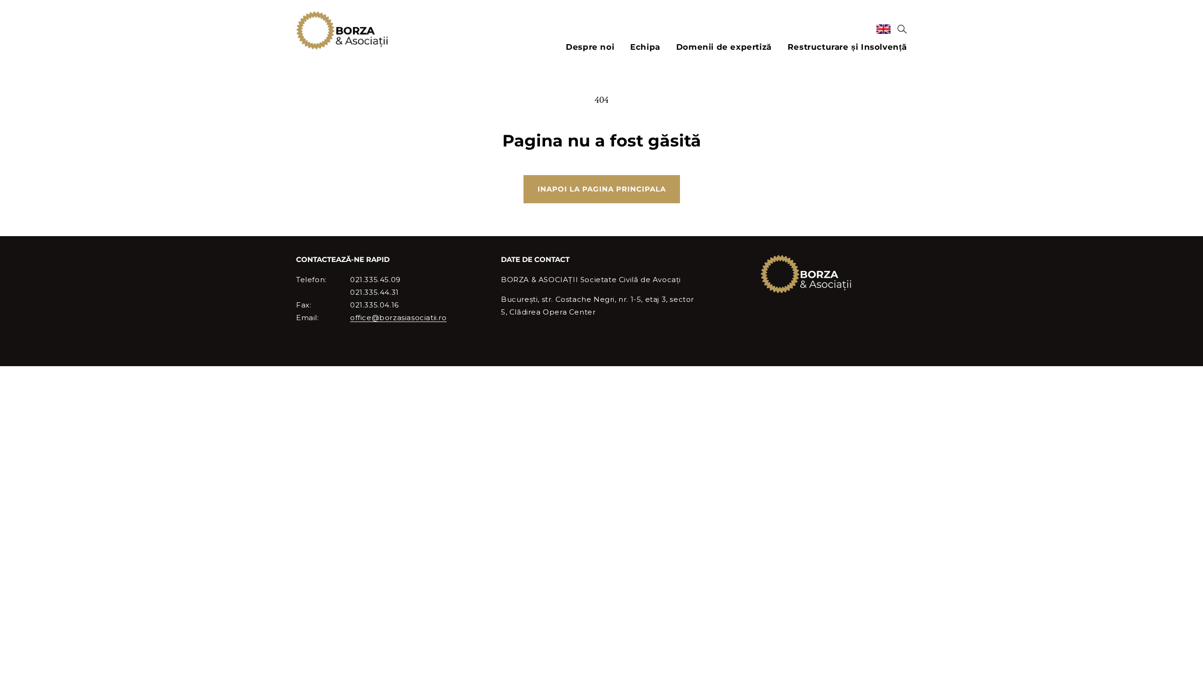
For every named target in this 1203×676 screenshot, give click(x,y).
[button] (902, 29)
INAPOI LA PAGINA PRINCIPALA (602, 188)
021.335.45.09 (375, 279)
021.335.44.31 (374, 292)
